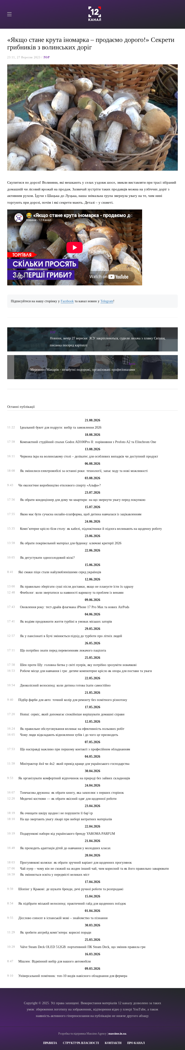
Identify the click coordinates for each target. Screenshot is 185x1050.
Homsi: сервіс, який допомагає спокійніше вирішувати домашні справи (72, 714)
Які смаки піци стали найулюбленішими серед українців (59, 572)
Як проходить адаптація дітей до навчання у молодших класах (65, 848)
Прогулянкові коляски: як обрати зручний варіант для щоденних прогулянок (76, 862)
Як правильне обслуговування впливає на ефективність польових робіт (72, 729)
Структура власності (81, 1043)
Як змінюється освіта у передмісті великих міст (54, 874)
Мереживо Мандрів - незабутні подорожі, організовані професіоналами (82, 369)
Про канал (136, 1043)
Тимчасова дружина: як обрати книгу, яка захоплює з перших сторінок (72, 792)
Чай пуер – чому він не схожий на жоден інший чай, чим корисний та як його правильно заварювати (94, 868)
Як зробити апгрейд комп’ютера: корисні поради (55, 932)
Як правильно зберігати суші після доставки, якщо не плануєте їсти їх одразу (76, 586)
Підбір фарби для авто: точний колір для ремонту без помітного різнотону (72, 700)
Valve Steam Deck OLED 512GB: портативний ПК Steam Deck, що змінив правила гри (82, 947)
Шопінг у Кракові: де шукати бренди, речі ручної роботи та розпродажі (70, 889)
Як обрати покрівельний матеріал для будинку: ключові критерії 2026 (70, 543)
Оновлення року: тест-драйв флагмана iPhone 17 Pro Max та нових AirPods (74, 607)
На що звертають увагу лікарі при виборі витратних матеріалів (66, 819)
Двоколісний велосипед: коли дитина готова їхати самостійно (65, 685)
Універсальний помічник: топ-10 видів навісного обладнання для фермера (72, 976)
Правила (50, 1043)
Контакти (113, 1043)
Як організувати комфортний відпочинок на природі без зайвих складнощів (74, 778)
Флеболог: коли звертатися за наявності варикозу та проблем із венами (72, 592)
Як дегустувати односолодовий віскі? (47, 557)
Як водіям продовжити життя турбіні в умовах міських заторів (66, 621)
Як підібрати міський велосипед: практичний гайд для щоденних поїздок (72, 903)
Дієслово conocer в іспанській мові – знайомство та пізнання (62, 918)
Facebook (67, 301)
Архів (131, 363)
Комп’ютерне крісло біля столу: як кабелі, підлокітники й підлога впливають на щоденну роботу (91, 529)
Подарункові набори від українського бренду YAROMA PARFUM (67, 833)
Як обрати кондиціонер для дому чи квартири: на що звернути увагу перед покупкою (82, 500)
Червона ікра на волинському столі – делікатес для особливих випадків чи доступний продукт (89, 456)
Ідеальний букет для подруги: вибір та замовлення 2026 (60, 427)
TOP (46, 57)
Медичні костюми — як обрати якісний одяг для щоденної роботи (68, 799)
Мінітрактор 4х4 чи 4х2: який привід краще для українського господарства (74, 764)
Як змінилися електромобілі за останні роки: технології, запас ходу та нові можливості (84, 471)
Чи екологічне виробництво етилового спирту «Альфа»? (59, 485)
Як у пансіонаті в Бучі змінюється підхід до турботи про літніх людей (71, 636)
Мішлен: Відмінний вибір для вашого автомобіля (54, 961)
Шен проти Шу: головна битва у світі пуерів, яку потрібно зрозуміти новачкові (78, 665)
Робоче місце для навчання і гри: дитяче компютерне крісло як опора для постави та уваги (86, 671)
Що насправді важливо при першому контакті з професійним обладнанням (75, 749)
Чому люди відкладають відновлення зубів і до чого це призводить (69, 735)
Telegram (106, 301)
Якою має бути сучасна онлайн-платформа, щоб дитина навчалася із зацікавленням (80, 514)
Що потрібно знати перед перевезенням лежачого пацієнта (63, 650)
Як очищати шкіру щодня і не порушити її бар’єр (56, 813)
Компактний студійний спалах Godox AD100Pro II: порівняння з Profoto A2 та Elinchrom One (88, 442)
